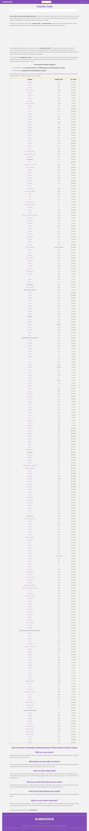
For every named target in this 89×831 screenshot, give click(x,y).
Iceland (30, 351)
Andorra (30, 93)
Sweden (30, 651)
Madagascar (30, 433)
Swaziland (30, 266)
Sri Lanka (30, 638)
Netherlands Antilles (29, 151)
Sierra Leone (30, 609)
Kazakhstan (30, 385)
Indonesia (30, 356)
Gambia (30, 295)
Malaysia (30, 439)
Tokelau (30, 675)
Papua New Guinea (30, 537)
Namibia (30, 489)
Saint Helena (30, 574)
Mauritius (30, 457)
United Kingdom (29, 705)
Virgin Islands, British (29, 726)
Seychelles (29, 606)
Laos (30, 404)
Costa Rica (29, 220)
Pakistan (30, 526)
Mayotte (30, 460)
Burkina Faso (30, 172)
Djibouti (30, 242)
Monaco (30, 470)
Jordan (29, 383)
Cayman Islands (29, 188)
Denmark (30, 239)
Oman (29, 524)
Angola (29, 95)
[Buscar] (50, 2)
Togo (30, 673)
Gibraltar (30, 305)
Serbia (29, 604)
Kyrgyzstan (29, 401)
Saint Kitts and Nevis (30, 577)
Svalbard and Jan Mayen (30, 646)
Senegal (30, 601)
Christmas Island (30, 202)
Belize (29, 138)
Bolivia (29, 148)
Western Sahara (29, 734)
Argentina (30, 106)
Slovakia (30, 617)
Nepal (30, 494)
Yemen (29, 737)
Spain (30, 636)
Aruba (30, 111)
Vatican (30, 340)
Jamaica (30, 375)
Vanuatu (30, 718)
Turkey (29, 686)
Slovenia (30, 620)
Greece (30, 308)
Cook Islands (30, 218)
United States (30, 707)
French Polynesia (30, 287)
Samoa (30, 590)
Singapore (29, 612)
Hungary (30, 348)
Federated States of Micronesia (30, 465)
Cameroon (29, 183)
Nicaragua (29, 505)
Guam (29, 319)
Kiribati (29, 391)
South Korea (30, 396)
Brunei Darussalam (30, 167)
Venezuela (29, 721)
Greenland (30, 311)
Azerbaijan (29, 119)
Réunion (30, 561)
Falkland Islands (29, 271)
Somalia (30, 625)
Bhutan (29, 146)
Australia (30, 114)
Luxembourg (30, 425)
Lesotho (30, 412)
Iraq (30, 361)
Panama (30, 534)
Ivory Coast (30, 223)
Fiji (29, 276)
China (30, 199)
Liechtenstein (30, 420)
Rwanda (30, 569)
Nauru (30, 492)
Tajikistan (30, 662)
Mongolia (30, 473)
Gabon (29, 292)
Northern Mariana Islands (30, 518)
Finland (29, 279)
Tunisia (29, 683)
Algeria (29, 87)
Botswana (30, 156)
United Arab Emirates (30, 702)
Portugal (30, 553)
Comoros (30, 210)
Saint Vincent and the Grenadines (29, 588)
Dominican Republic (29, 247)
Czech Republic (29, 236)
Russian (30, 566)
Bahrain (30, 124)
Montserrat (29, 478)
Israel (30, 369)
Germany (30, 300)
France (29, 282)
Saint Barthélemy (30, 572)
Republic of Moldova (30, 468)
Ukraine (30, 699)
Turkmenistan (30, 689)
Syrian (29, 657)
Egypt (30, 252)
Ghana (29, 303)
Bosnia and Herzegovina (29, 154)
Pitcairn (30, 548)
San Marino (29, 593)
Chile (30, 196)
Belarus (30, 132)
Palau (30, 529)
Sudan (29, 641)
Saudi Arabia (30, 598)
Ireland (29, 364)
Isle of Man (29, 367)
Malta (30, 447)
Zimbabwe (29, 742)
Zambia (30, 739)
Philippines (29, 545)
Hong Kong (29, 345)
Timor (30, 670)
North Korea (30, 393)
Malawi (29, 436)
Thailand (30, 667)
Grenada (30, 313)
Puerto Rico (30, 556)
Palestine (30, 532)
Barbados (30, 130)
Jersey (29, 380)
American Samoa (30, 90)
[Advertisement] (44, 37)
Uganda (30, 697)
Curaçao (30, 231)
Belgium (30, 135)
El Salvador (29, 255)
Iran (30, 359)
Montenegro (30, 476)
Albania (30, 85)
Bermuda (30, 143)
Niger (30, 508)
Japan (29, 377)
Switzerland (30, 654)
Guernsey (30, 324)
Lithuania (30, 423)
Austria (29, 116)
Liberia (29, 415)
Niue (30, 513)
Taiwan (29, 659)
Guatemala (29, 321)
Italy (30, 372)
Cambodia (29, 180)
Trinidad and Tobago (30, 681)
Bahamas (30, 122)
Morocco (30, 481)
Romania (30, 564)
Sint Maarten (30, 614)
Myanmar (30, 486)
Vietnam (30, 723)
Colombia (30, 207)
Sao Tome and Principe (29, 596)
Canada (30, 186)
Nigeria (29, 510)
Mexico (30, 463)
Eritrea (29, 260)
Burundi (30, 175)
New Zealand (30, 502)
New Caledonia (29, 500)
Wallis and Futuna (30, 731)
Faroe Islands (30, 274)
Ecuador (30, 250)
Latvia (29, 407)
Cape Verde (30, 178)
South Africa (30, 628)
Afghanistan (30, 82)
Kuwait (29, 399)
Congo (29, 212)
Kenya (29, 388)
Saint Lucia (29, 580)
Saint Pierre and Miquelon (30, 585)
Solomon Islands (30, 622)
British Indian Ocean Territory (29, 164)
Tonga (29, 678)
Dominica (30, 244)
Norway (30, 521)
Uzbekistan (29, 715)
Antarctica (29, 101)
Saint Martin (30, 582)
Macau (29, 428)
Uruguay (30, 713)
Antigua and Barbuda (30, 103)
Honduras (30, 343)
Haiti (30, 335)
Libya (30, 417)
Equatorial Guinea (30, 258)
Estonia (30, 263)
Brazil (30, 162)
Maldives (30, 441)
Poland (29, 550)
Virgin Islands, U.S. (30, 729)
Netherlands (30, 497)
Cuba (30, 228)
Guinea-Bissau (30, 329)
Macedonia (29, 431)
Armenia (30, 109)
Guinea (29, 327)
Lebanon (30, 409)
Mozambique (30, 484)
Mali (30, 444)
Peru (30, 542)
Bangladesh (30, 127)
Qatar (30, 558)
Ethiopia (30, 268)
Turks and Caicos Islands (30, 691)
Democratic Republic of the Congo (30, 215)
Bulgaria (30, 170)
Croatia (30, 226)
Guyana (30, 332)
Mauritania (29, 455)
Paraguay (30, 540)
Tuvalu (29, 694)
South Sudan (30, 633)
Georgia (30, 297)
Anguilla (30, 98)
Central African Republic (29, 191)
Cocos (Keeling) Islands (29, 204)
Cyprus (29, 234)
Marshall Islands (29, 449)
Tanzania (30, 665)
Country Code (83, 2)
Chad (30, 194)
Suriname (30, 643)
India (30, 353)
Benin (30, 140)
